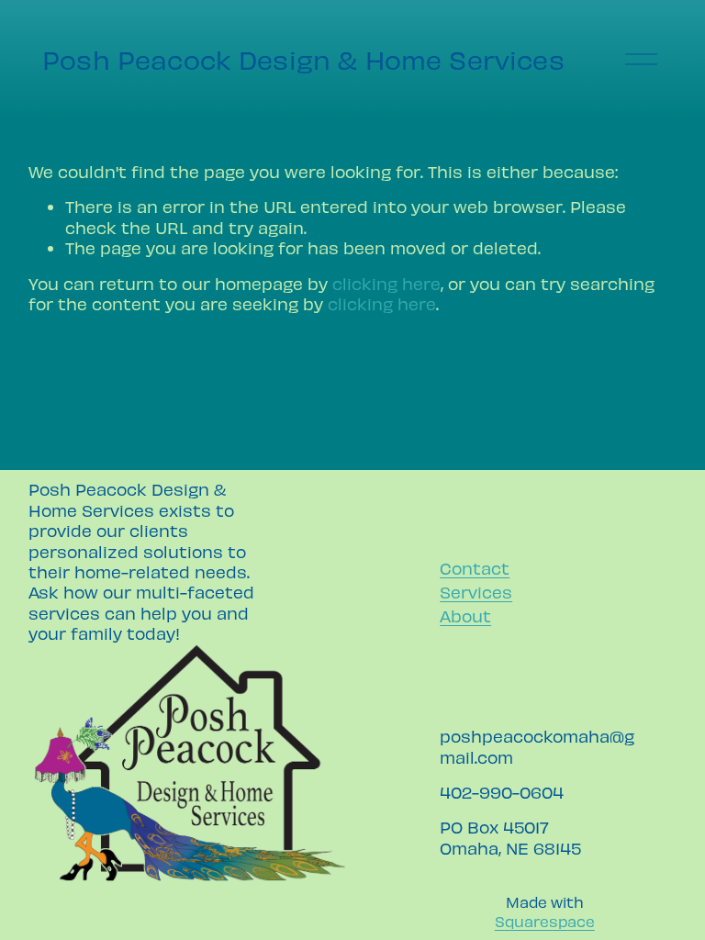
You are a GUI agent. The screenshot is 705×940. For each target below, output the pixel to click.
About (465, 615)
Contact (474, 567)
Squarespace (545, 921)
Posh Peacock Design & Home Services (303, 58)
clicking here (386, 283)
